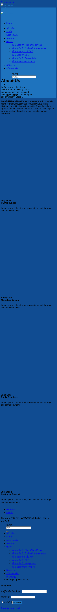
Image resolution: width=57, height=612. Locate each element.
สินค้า (9, 31)
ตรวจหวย (10, 509)
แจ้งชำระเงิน (12, 35)
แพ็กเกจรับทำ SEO (20, 55)
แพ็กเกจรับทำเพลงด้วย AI (23, 62)
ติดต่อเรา (10, 65)
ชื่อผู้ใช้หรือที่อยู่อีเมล (11, 591)
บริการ (9, 41)
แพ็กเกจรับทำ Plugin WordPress (27, 45)
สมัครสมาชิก (12, 68)
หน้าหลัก (10, 28)
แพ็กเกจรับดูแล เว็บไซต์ (22, 51)
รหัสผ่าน (5, 597)
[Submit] (7, 531)
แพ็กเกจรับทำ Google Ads (24, 58)
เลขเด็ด (9, 512)
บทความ (10, 38)
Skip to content (8, 2)
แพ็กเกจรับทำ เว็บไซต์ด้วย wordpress (29, 48)
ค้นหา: (15, 74)
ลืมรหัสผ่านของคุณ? (10, 608)
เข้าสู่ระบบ (17, 603)
